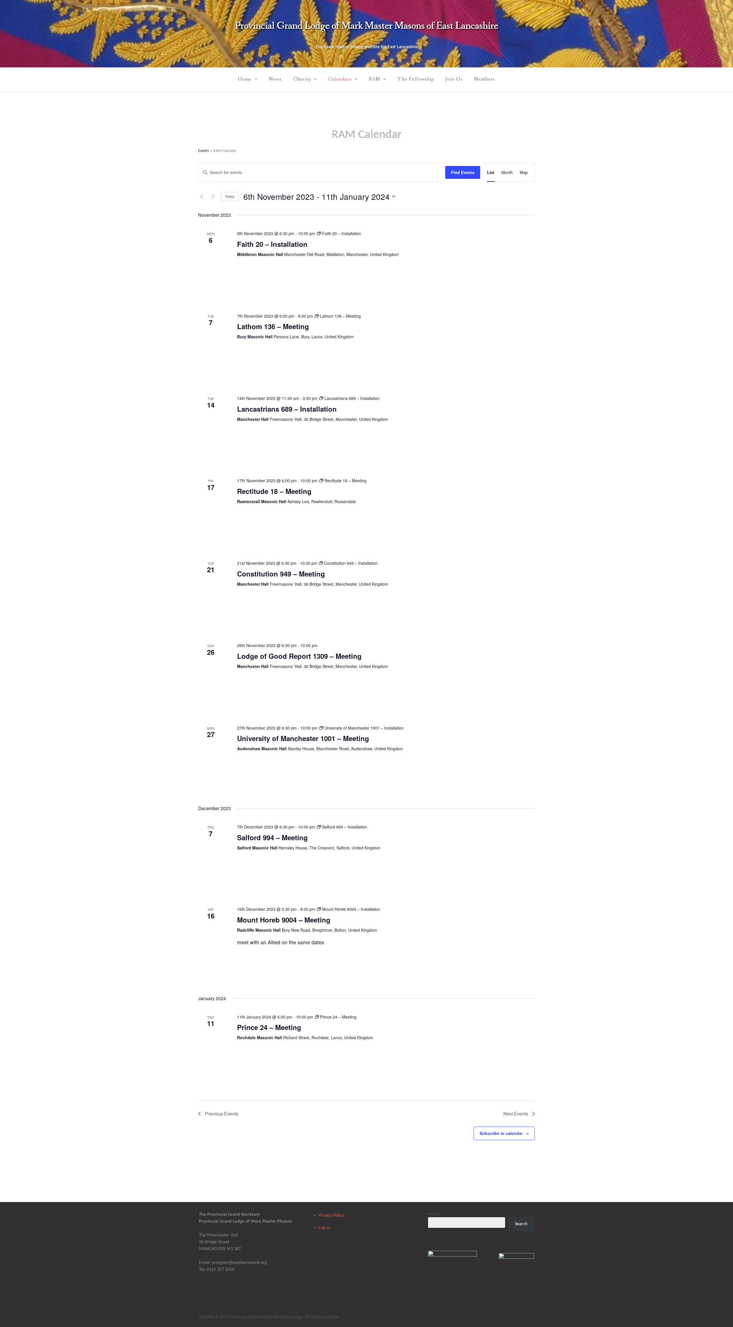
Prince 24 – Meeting (269, 1027)
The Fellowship (415, 79)
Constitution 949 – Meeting (281, 574)
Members (484, 79)
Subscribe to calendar (501, 1133)
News (275, 79)
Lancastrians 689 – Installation (287, 409)
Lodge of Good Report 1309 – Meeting (299, 656)
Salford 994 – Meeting (272, 837)
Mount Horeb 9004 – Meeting (283, 920)
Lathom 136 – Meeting (273, 326)
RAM (374, 79)
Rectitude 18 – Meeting (274, 491)
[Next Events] (212, 196)
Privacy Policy (331, 1215)
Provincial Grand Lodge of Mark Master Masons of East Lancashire (366, 26)
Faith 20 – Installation (272, 244)
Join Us (454, 79)
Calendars (340, 79)
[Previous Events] (201, 196)
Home (245, 79)
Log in (324, 1228)
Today (230, 196)
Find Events (462, 172)
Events (203, 151)
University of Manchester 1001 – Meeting (303, 738)
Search (434, 1214)
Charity (302, 79)
